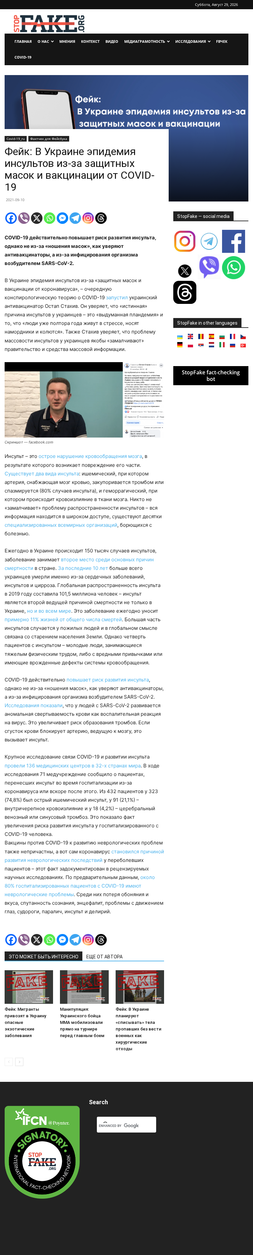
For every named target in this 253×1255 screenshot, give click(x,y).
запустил (117, 297)
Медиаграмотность (144, 41)
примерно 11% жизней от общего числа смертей (63, 619)
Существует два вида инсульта (42, 473)
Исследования (190, 41)
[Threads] (101, 218)
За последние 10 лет (83, 568)
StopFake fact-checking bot (211, 376)
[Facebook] (11, 218)
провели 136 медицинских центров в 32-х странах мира (73, 765)
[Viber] (24, 218)
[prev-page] (9, 1062)
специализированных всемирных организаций (61, 525)
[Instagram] (88, 218)
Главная (23, 41)
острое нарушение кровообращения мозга (90, 456)
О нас (43, 41)
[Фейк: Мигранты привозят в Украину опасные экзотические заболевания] (29, 986)
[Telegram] (75, 218)
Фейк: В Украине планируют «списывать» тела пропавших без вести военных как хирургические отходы (138, 1029)
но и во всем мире (49, 611)
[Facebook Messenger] (62, 218)
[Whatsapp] (49, 218)
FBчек (221, 41)
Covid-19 (22, 57)
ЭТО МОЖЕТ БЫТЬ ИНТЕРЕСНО (43, 956)
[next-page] (19, 1062)
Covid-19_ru (16, 138)
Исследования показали (34, 705)
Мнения (67, 41)
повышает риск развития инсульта (108, 680)
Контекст (90, 41)
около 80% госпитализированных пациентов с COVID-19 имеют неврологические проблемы (80, 885)
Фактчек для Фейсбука (48, 138)
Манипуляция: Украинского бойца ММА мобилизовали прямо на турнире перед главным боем (82, 1022)
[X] (36, 218)
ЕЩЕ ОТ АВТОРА (104, 956)
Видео (111, 41)
